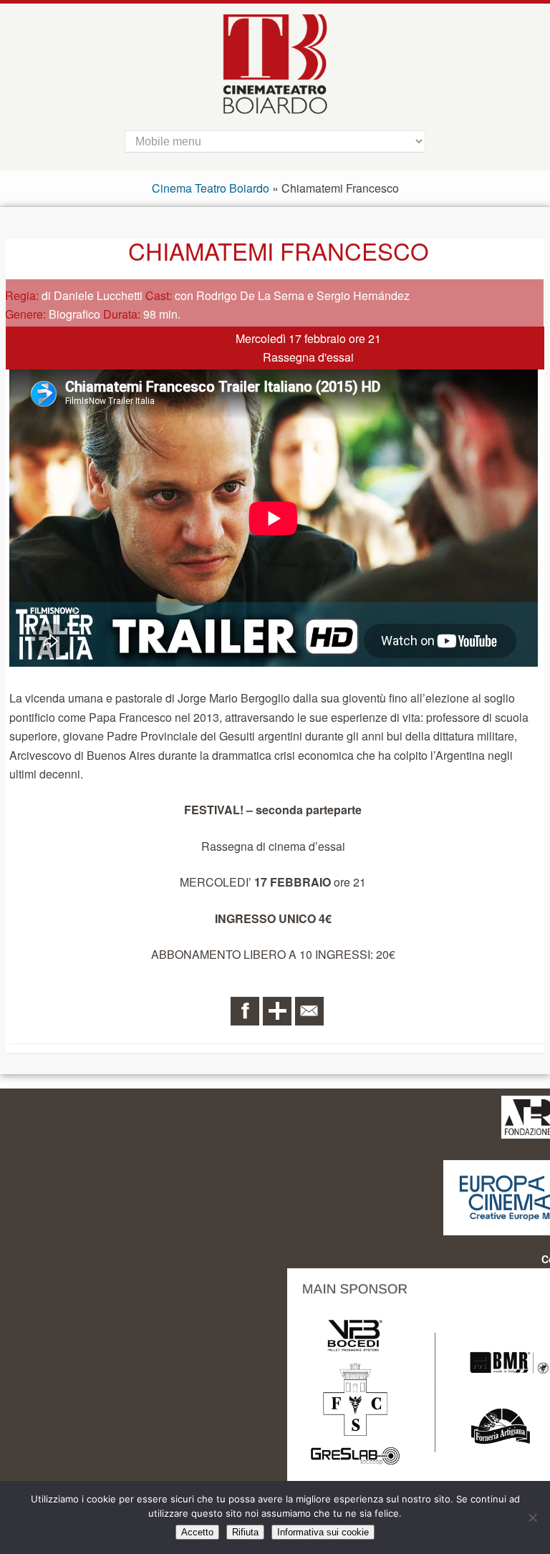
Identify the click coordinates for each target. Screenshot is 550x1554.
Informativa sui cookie (323, 1532)
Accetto (197, 1532)
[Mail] (309, 1011)
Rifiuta (245, 1532)
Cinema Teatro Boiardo (210, 188)
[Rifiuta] (532, 1517)
